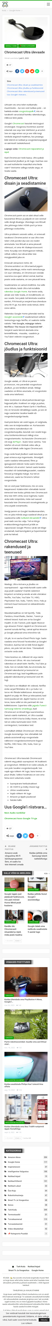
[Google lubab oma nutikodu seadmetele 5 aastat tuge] (38, 916)
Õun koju (12, 1191)
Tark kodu (9, 995)
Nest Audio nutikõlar (14, 812)
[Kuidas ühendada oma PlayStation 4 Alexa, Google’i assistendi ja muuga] (26, 982)
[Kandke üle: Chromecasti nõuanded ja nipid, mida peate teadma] (14, 916)
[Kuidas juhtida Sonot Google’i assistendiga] (38, 884)
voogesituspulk (26, 111)
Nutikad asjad (14, 1176)
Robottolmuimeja (15, 1195)
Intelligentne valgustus (14, 1080)
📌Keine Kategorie (27, 46)
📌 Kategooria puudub (18, 1233)
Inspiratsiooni (14, 1167)
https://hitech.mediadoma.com (29, 1294)
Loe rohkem (26, 1323)
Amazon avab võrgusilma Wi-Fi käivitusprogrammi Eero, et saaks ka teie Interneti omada (14, 859)
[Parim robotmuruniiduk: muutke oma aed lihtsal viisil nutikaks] (26, 1024)
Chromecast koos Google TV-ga (20, 818)
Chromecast (18, 123)
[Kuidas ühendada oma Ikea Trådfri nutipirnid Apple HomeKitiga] (26, 1109)
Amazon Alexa (14, 1157)
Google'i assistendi (13, 316)
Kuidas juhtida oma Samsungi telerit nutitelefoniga (38, 856)
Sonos (10, 1205)
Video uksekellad (15, 1229)
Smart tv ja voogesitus (18, 1200)
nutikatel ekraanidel (30, 517)
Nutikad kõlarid (15, 1181)
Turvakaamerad (15, 1219)
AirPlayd (17, 441)
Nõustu (44, 1319)
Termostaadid (14, 1214)
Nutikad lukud (14, 1186)
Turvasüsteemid (15, 1224)
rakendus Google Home (15, 291)
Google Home (11, 46)
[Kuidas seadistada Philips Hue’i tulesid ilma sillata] (26, 1067)
